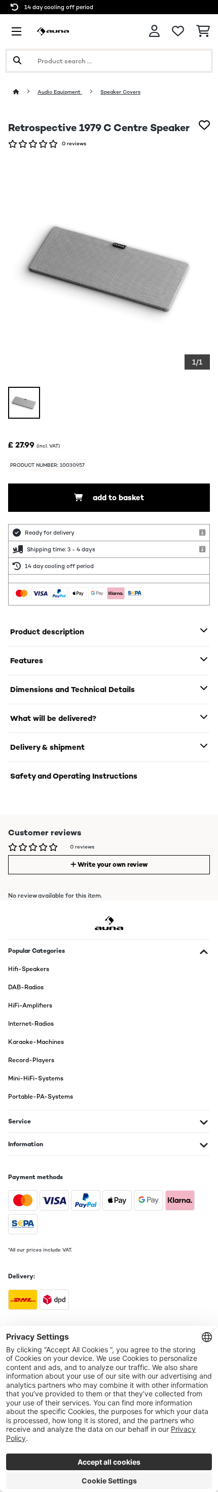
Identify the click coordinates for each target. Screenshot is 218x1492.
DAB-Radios (26, 987)
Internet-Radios (31, 1024)
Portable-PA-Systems (40, 1097)
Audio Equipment (60, 92)
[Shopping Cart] (203, 31)
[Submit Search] (17, 61)
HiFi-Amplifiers (30, 1005)
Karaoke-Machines (36, 1042)
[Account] (154, 31)
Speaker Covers (120, 92)
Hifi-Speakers (28, 969)
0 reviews (74, 143)
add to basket (117, 497)
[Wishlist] (178, 31)
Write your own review (112, 864)
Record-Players (31, 1060)
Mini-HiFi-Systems (35, 1078)
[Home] (25, 92)
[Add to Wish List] (204, 125)
